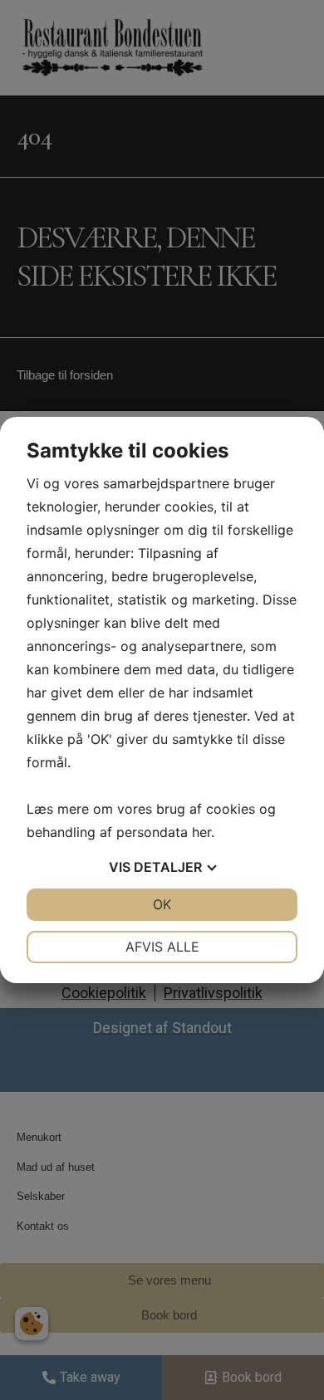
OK (162, 904)
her (201, 832)
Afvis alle (162, 946)
